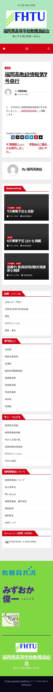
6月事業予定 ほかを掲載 (24, 241)
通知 (7, 316)
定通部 (8, 364)
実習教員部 (10, 385)
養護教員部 (10, 378)
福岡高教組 (22, 91)
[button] (49, 48)
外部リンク (10, 523)
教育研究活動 (11, 425)
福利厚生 (9, 515)
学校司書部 (10, 392)
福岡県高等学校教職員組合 (26, 30)
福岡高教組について (15, 480)
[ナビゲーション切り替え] (27, 48)
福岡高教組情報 (12, 432)
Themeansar (26, 685)
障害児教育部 (11, 356)
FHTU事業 (11, 208)
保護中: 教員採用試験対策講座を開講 (26, 268)
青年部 (8, 399)
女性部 (8, 349)
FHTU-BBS (10, 461)
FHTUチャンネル (13, 454)
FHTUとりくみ (12, 323)
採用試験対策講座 (14, 447)
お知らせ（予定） (14, 302)
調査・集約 (10, 330)
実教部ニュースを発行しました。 (15, 148)
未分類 (8, 68)
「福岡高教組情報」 (29, 111)
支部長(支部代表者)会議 (16, 309)
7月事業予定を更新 (20, 211)
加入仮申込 (10, 487)
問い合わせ (10, 494)
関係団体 (9, 508)
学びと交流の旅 (12, 439)
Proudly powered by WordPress (17, 681)
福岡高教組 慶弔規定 (16, 501)
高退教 (8, 406)
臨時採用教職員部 (14, 371)
